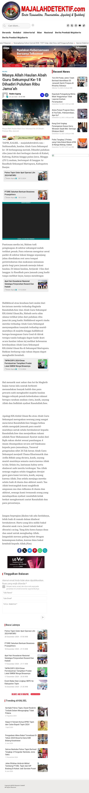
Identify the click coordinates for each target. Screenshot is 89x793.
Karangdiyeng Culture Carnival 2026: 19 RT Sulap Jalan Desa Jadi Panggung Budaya (33, 43)
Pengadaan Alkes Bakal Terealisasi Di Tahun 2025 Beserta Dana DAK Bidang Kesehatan (21, 738)
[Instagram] (76, 25)
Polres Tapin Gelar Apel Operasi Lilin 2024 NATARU (20, 174)
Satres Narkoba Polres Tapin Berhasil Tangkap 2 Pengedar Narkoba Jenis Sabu (21, 752)
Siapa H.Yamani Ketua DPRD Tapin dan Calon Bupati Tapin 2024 (19, 723)
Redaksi (17, 32)
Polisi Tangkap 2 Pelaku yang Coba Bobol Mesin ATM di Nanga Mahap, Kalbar (64, 142)
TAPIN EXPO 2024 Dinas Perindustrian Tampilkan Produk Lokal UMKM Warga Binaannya (18, 363)
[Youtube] (80, 25)
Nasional (48, 32)
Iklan (39, 32)
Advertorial (29, 32)
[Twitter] (72, 25)
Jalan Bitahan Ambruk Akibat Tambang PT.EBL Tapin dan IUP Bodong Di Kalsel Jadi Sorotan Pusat (20, 766)
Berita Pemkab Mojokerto (68, 32)
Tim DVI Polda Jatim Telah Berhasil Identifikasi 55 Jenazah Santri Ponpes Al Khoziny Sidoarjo (63, 82)
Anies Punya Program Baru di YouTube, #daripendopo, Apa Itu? (63, 113)
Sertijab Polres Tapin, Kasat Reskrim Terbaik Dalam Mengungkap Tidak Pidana (20, 711)
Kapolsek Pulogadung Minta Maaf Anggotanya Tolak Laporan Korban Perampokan (63, 98)
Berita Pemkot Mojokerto (15, 37)
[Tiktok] (84, 25)
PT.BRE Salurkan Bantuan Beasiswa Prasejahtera (19, 193)
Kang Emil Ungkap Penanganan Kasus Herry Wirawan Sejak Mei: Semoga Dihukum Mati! (64, 127)
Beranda (6, 32)
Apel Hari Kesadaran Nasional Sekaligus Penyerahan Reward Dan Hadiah (19, 284)
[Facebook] (68, 25)
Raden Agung (15, 93)
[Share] (47, 95)
